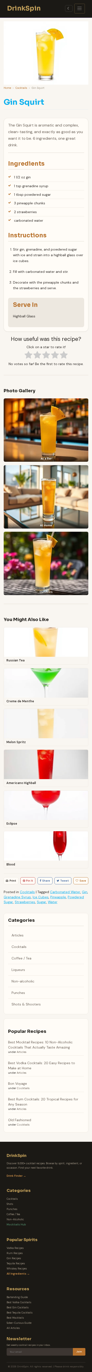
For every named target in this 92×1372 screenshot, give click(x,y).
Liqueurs (18, 970)
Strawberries (25, 902)
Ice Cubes (41, 897)
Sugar (41, 902)
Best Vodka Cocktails (19, 1302)
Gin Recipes (14, 1258)
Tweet (64, 880)
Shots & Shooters (26, 1004)
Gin (84, 892)
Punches (18, 993)
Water (52, 902)
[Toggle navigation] (79, 8)
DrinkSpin (24, 8)
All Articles (13, 1328)
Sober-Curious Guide (19, 1323)
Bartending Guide (17, 1297)
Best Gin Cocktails (17, 1307)
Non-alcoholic (23, 981)
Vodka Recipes (15, 1248)
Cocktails (21, 88)
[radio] (28, 355)
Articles (18, 935)
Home (7, 88)
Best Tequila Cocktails (19, 1312)
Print (13, 880)
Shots (10, 1204)
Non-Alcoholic (15, 1219)
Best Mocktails (15, 1317)
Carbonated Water (65, 892)
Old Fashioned (19, 1120)
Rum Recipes (15, 1253)
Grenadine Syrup (17, 897)
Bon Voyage (17, 1083)
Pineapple (58, 897)
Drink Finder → (16, 1175)
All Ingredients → (18, 1273)
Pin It (29, 880)
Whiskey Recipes (17, 1268)
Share (46, 880)
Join (79, 1351)
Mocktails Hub (16, 1224)
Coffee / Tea (21, 958)
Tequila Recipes (16, 1263)
